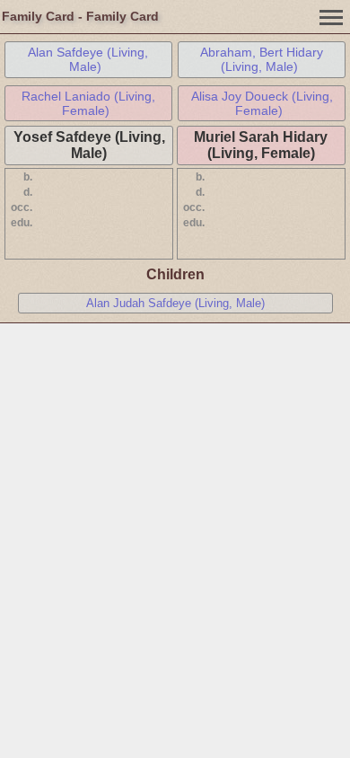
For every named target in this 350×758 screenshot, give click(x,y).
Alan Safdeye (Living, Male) (88, 59)
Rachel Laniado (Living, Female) (88, 103)
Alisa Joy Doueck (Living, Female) (262, 103)
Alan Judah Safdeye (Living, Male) (175, 303)
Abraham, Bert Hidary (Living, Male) (261, 59)
